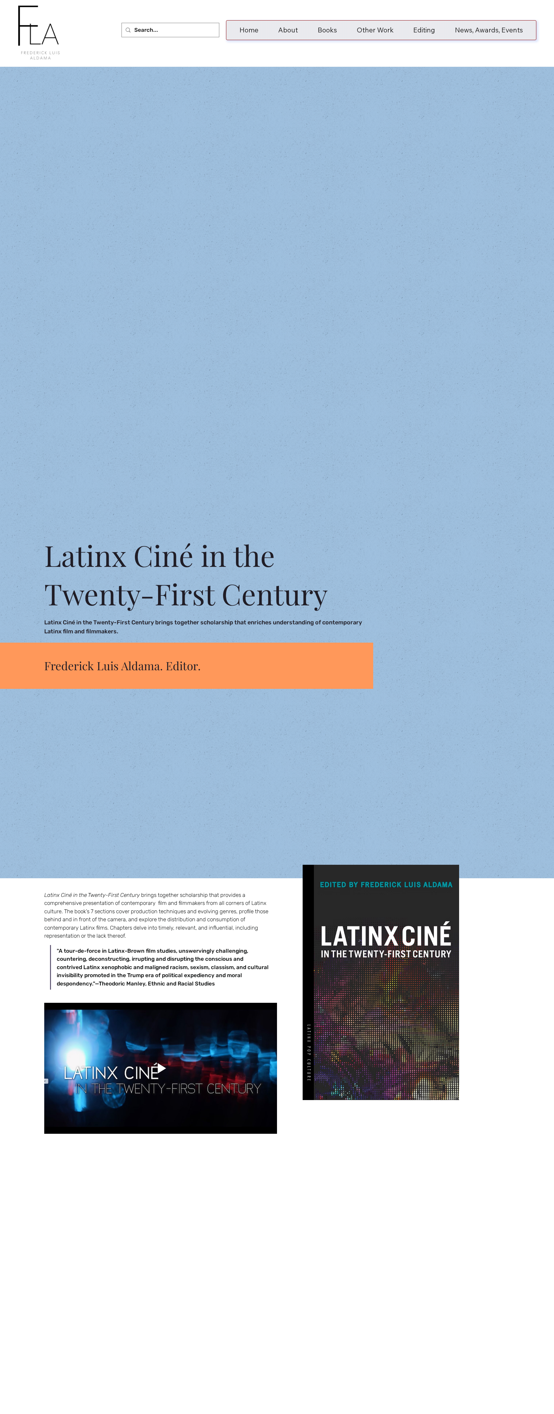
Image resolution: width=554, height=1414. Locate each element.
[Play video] (160, 1068)
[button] (327, 30)
